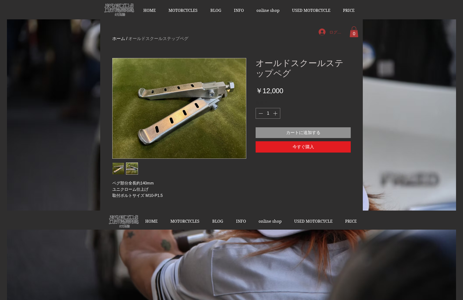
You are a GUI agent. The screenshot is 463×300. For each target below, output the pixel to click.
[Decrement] (260, 113)
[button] (183, 10)
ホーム (118, 38)
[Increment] (275, 113)
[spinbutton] (268, 113)
